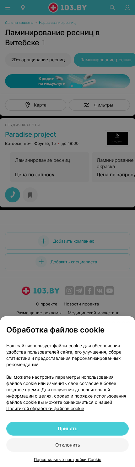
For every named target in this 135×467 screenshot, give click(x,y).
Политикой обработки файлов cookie (45, 408)
